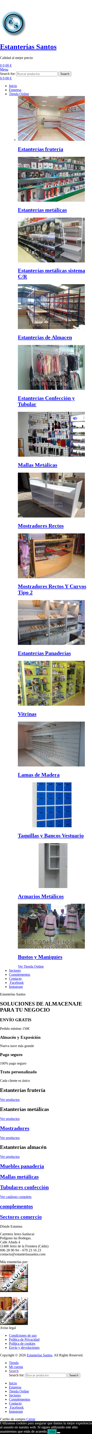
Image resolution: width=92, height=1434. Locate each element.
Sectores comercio (21, 1217)
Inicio (13, 1383)
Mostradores (14, 1128)
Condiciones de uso (23, 1335)
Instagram (16, 1411)
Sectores (15, 1395)
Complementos (19, 1399)
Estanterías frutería (40, 149)
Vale (52, 1431)
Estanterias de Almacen (45, 337)
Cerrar (30, 1419)
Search (64, 74)
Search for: (7, 74)
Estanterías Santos (28, 47)
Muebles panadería (22, 1166)
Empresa (15, 1387)
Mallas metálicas (19, 1177)
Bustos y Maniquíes (40, 957)
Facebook (16, 1407)
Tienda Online (19, 1391)
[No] (58, 1432)
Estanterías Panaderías (44, 653)
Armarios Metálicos (41, 896)
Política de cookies (22, 1343)
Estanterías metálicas (42, 210)
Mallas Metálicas (37, 465)
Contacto (15, 1403)
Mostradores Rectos (41, 526)
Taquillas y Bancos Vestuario (51, 835)
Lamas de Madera (39, 775)
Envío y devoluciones (24, 1347)
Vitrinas (27, 714)
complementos (16, 1206)
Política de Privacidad (24, 1339)
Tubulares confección (24, 1187)
